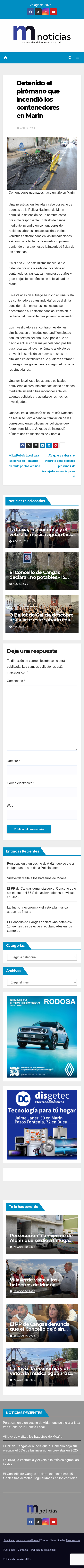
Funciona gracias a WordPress (21, 1540)
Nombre (13, 761)
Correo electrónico (20, 783)
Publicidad (9, 1549)
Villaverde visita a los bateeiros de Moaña (36, 878)
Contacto (23, 1549)
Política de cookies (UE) (16, 1559)
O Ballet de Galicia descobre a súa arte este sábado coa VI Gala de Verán (41, 619)
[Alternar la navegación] (77, 58)
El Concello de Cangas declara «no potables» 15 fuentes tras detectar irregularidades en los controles (40, 926)
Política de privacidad (43, 1549)
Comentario (16, 681)
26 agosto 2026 (24, 1247)
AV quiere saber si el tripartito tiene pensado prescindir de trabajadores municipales (58, 463)
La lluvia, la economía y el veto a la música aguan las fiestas (39, 534)
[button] (70, 58)
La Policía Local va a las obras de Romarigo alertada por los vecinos (25, 461)
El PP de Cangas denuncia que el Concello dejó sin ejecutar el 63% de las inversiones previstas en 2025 (41, 893)
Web (10, 805)
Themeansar (73, 1540)
